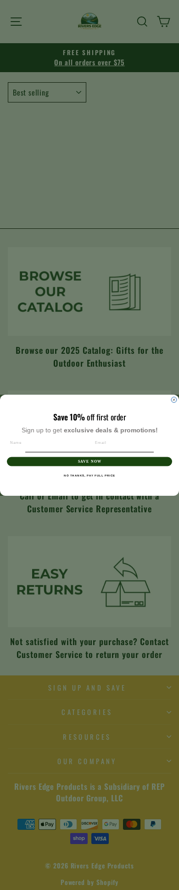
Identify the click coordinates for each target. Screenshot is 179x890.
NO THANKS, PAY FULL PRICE (89, 474)
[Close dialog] (174, 399)
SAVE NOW (89, 461)
